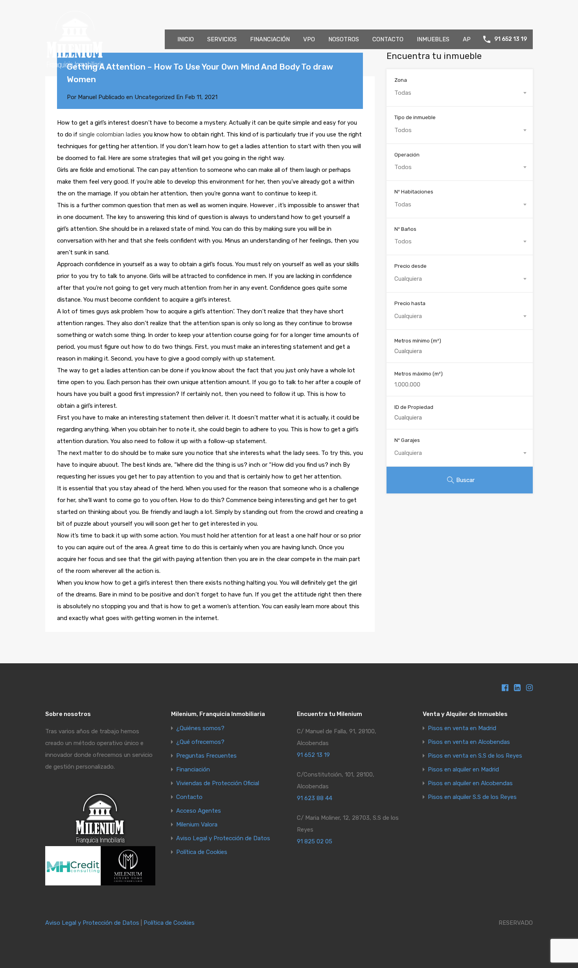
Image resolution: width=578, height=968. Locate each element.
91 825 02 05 (314, 841)
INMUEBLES (433, 39)
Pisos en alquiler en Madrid (463, 770)
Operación (407, 155)
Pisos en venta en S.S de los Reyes (475, 756)
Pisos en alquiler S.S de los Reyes (472, 797)
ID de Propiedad (413, 407)
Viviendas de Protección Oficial (217, 783)
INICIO (185, 39)
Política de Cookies (201, 852)
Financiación (193, 770)
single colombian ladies (110, 134)
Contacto (189, 797)
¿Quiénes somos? (200, 728)
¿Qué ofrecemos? (200, 742)
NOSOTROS (343, 39)
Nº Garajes (407, 440)
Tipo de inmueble (415, 117)
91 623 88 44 (314, 798)
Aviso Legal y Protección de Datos (223, 838)
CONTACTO (387, 39)
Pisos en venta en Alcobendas (469, 742)
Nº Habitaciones (413, 192)
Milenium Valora (196, 825)
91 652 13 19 (510, 39)
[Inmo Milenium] (74, 65)
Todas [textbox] (402, 92)
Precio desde (410, 266)
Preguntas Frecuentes (206, 756)
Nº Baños (405, 229)
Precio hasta (409, 303)
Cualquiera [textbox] (408, 278)
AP (467, 39)
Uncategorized (154, 97)
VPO (309, 39)
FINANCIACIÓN (270, 39)
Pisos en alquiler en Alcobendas (470, 783)
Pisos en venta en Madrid (462, 728)
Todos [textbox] (403, 130)
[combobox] (459, 92)
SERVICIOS (222, 39)
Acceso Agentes (198, 811)
